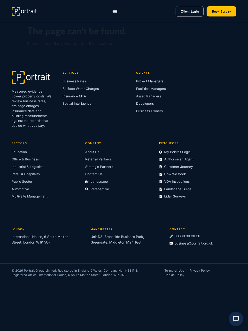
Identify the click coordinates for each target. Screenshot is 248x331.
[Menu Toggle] (114, 11)
